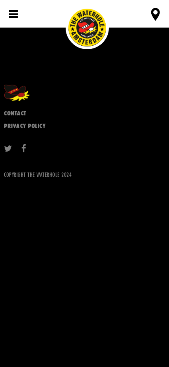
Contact (15, 113)
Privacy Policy (25, 126)
